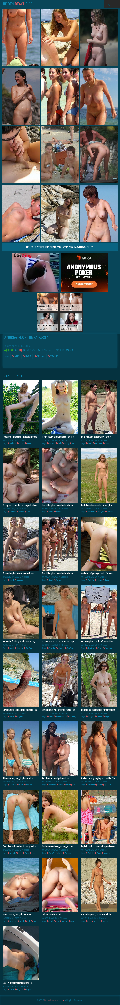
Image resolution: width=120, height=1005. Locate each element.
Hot (89, 921)
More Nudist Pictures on (60, 247)
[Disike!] (20, 350)
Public (107, 443)
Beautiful (52, 648)
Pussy (26, 853)
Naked (28, 356)
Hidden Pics (17, 3)
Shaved (61, 648)
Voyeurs (54, 356)
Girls (16, 356)
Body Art (12, 443)
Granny (21, 443)
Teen (29, 443)
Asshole (91, 580)
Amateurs (91, 512)
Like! (11, 350)
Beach (90, 443)
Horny (66, 443)
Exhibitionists (61, 716)
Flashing (19, 648)
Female (99, 580)
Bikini (11, 648)
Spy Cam (40, 356)
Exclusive (98, 443)
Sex (72, 443)
